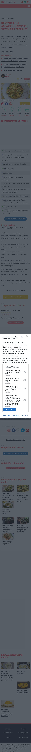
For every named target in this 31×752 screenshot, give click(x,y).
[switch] (24, 372)
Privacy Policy (24, 415)
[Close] (27, 336)
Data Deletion (6, 415)
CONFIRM (9, 409)
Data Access (15, 415)
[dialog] (15, 376)
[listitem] (15, 366)
